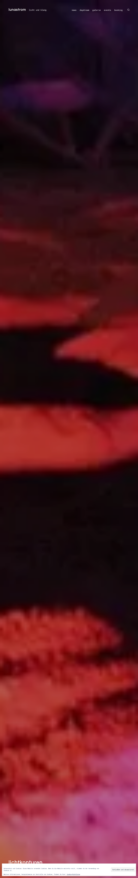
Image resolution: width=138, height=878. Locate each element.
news (74, 10)
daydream (84, 10)
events (107, 10)
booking (118, 10)
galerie (96, 10)
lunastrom (17, 9)
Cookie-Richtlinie (73, 874)
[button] (128, 10)
